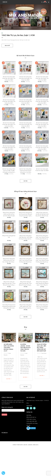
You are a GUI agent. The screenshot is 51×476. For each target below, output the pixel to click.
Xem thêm (8, 377)
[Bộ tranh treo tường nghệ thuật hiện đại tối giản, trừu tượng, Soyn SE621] (25, 68)
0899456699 (29, 413)
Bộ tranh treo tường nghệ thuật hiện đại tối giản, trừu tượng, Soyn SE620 (42, 78)
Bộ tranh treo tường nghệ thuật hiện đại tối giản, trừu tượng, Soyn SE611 (25, 147)
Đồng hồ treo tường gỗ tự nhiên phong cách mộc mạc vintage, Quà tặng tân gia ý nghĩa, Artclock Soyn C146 (8, 262)
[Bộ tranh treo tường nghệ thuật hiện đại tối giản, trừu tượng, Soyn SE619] (9, 91)
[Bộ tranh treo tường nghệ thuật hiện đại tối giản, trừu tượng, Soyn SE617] (25, 91)
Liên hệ (28, 433)
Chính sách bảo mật (31, 429)
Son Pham (27, 353)
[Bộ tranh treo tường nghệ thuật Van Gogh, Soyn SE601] (42, 160)
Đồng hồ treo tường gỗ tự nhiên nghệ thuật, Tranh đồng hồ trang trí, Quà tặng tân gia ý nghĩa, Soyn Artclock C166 (25, 308)
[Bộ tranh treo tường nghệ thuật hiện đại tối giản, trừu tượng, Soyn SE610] (42, 137)
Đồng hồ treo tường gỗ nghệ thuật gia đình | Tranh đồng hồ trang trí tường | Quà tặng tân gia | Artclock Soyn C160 (9, 285)
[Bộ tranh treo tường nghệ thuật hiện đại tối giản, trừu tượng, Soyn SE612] (9, 137)
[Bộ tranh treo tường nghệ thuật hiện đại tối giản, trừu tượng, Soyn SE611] (25, 137)
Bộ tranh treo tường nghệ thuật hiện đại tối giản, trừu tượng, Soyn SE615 (42, 101)
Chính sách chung (31, 427)
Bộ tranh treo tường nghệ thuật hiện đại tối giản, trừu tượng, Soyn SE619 (8, 101)
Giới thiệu (28, 423)
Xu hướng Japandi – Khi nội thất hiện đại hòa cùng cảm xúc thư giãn (9, 347)
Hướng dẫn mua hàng (31, 431)
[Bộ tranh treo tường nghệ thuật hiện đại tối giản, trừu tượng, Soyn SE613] (42, 114)
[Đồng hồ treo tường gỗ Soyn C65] (9, 226)
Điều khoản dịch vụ (31, 425)
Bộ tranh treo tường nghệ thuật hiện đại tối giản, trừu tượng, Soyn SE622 (8, 78)
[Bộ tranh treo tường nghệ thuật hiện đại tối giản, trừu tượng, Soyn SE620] (42, 68)
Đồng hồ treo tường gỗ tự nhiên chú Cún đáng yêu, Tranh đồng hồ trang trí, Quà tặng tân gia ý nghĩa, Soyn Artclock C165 (42, 308)
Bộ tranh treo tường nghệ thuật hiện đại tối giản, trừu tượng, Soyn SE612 (8, 147)
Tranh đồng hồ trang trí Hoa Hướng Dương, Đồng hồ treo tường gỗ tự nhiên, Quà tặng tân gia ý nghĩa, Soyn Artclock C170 (8, 308)
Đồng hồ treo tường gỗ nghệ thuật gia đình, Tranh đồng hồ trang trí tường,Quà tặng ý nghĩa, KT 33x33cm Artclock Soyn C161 (25, 285)
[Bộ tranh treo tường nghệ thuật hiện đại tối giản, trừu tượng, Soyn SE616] (9, 114)
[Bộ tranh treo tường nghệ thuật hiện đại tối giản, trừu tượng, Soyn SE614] (25, 114)
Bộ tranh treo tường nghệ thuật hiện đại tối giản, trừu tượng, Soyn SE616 (8, 124)
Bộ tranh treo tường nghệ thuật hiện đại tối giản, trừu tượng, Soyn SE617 (25, 101)
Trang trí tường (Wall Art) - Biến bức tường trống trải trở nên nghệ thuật (25, 347)
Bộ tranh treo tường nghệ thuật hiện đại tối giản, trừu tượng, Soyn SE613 (42, 124)
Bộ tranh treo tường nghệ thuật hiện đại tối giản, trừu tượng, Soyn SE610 (42, 147)
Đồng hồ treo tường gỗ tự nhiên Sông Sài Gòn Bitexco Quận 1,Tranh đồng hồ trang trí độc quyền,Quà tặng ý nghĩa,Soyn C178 (42, 285)
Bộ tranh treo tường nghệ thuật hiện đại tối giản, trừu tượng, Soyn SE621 (25, 78)
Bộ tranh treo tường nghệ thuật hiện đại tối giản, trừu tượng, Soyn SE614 (25, 124)
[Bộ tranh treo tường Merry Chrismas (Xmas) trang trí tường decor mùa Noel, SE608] (25, 160)
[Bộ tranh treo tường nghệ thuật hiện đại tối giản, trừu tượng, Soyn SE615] (42, 91)
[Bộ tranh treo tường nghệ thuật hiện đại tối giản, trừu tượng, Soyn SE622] (9, 68)
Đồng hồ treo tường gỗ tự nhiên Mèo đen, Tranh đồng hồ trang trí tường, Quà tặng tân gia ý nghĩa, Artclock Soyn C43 (25, 239)
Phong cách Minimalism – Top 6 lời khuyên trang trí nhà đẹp (42, 347)
